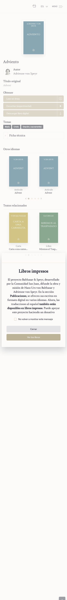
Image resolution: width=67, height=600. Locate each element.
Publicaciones (18, 296)
